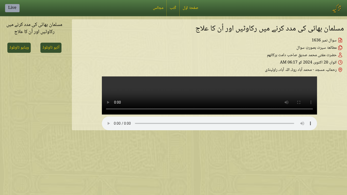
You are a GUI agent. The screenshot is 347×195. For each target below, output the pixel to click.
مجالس (158, 8)
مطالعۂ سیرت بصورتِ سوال (316, 47)
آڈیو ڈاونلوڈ (50, 47)
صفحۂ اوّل (190, 8)
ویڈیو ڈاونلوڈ (19, 47)
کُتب (173, 8)
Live (12, 8)
